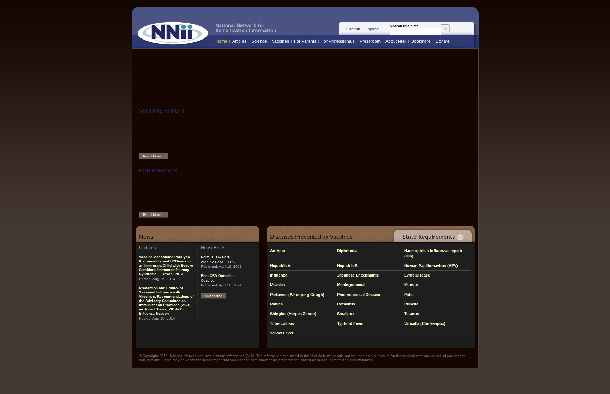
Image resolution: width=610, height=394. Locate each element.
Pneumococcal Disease (358, 294)
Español (372, 29)
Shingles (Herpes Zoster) (293, 313)
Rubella (411, 304)
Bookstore (421, 41)
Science (259, 41)
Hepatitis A (280, 265)
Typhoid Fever (350, 323)
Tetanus (411, 313)
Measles (277, 285)
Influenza (278, 275)
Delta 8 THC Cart (215, 257)
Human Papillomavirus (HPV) (431, 265)
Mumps (411, 285)
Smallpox (345, 313)
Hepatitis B (347, 265)
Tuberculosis (282, 323)
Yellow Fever (281, 333)
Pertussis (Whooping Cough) (297, 294)
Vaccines (280, 41)
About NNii (395, 41)
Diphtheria (347, 251)
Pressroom (370, 41)
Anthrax (277, 251)
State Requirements (431, 234)
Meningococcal (351, 285)
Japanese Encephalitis (358, 275)
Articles (239, 41)
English (353, 29)
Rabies (276, 304)
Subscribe (213, 296)
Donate (443, 41)
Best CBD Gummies (218, 276)
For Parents (305, 41)
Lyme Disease (417, 275)
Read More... (154, 156)
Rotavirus (346, 304)
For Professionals (338, 41)
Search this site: (404, 26)
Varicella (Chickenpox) (424, 323)
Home (221, 41)
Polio (409, 294)
